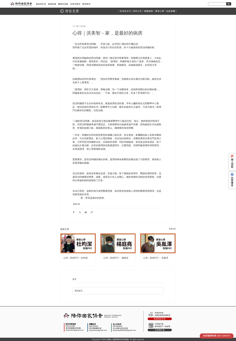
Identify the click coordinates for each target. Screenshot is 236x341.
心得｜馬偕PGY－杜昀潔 (75, 257)
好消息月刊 (125, 11)
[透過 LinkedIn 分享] (86, 212)
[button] (41, 4)
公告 (139, 11)
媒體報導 (148, 11)
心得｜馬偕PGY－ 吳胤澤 (155, 257)
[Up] (62, 11)
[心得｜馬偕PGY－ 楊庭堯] (118, 243)
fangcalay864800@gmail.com (124, 330)
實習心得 (159, 11)
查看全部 (172, 229)
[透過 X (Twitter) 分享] (80, 212)
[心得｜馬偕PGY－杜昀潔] (78, 243)
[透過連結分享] (92, 212)
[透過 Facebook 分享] (74, 212)
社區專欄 (170, 11)
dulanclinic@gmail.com (74, 330)
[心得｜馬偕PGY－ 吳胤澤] (158, 243)
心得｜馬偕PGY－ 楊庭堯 (115, 257)
